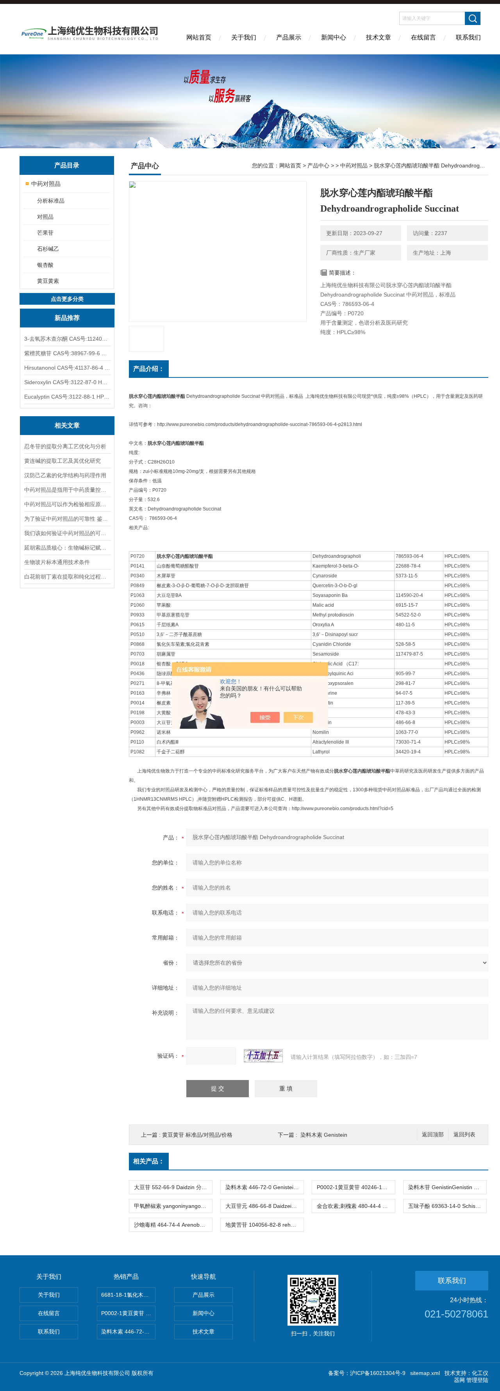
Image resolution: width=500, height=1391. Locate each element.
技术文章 (378, 37)
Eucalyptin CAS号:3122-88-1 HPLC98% (67, 397)
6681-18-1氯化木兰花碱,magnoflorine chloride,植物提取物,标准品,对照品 (128, 1295)
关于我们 (243, 37)
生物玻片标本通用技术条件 (57, 562)
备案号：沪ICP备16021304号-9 (366, 1373)
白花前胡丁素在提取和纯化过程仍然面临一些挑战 (67, 576)
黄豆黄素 (48, 281)
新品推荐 (67, 318)
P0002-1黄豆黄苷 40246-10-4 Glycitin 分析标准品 (356, 1187)
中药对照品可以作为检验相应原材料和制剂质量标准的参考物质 (67, 504)
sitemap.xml (425, 1373)
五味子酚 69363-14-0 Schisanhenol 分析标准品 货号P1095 (447, 1206)
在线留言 (423, 37)
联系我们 (468, 37)
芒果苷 (45, 233)
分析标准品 (50, 201)
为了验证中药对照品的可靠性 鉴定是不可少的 (67, 519)
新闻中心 (333, 37)
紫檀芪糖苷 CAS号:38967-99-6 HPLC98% (67, 353)
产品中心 (318, 165)
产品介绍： (148, 368)
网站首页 (198, 37)
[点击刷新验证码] (263, 1055)
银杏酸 (45, 265)
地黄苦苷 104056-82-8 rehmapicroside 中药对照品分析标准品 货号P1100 (264, 1225)
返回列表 (464, 1135)
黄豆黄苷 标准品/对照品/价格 (197, 1135)
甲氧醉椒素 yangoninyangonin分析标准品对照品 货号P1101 (173, 1206)
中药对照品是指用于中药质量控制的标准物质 (67, 490)
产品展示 (288, 37)
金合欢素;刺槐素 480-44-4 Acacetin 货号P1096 (356, 1206)
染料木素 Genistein (323, 1135)
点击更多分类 (67, 299)
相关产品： (148, 1161)
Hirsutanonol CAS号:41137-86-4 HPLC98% (67, 368)
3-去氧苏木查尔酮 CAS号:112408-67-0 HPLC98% (67, 339)
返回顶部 (433, 1135)
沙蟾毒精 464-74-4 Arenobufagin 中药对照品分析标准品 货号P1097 (173, 1225)
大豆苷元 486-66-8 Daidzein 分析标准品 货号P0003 (264, 1206)
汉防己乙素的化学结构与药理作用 (65, 475)
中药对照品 (46, 183)
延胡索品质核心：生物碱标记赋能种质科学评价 (67, 548)
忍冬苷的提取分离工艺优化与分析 (65, 446)
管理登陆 (477, 1380)
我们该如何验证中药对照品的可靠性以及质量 (67, 533)
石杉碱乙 (48, 249)
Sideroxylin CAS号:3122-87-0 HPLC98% (67, 382)
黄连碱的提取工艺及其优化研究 (62, 461)
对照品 (45, 217)
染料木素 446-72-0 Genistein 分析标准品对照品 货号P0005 (264, 1187)
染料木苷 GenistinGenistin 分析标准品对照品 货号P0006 (447, 1187)
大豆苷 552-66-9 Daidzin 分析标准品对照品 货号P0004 (173, 1187)
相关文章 (67, 425)
